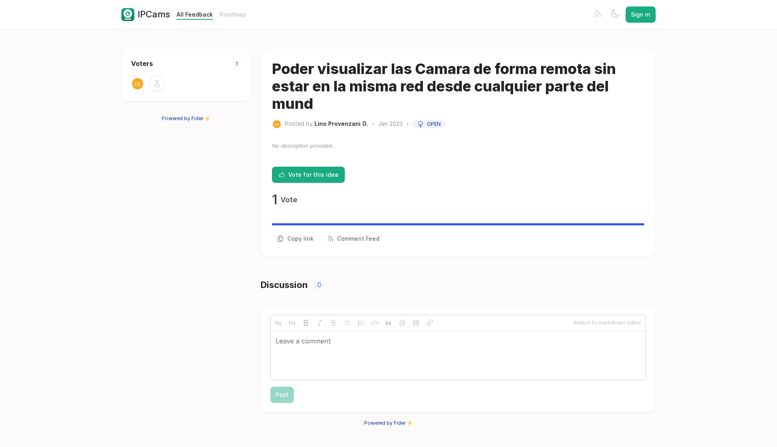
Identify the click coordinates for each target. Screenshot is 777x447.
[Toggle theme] (615, 14)
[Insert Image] (416, 323)
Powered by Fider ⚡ (186, 118)
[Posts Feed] (597, 14)
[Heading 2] (278, 323)
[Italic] (320, 323)
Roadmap (232, 14)
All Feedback (194, 14)
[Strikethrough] (333, 323)
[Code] (375, 323)
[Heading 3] (292, 323)
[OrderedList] (361, 323)
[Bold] (306, 323)
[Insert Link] (430, 323)
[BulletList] (347, 323)
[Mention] (402, 323)
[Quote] (388, 323)
